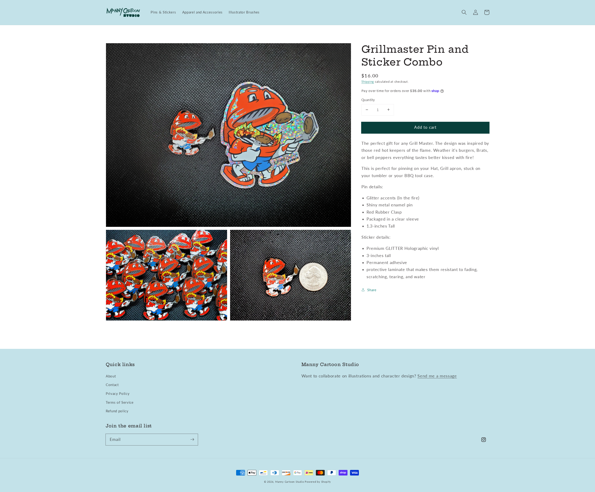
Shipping (367, 81)
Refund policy (117, 411)
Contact (112, 385)
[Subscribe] (192, 439)
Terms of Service (120, 402)
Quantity (368, 100)
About (111, 376)
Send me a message (437, 375)
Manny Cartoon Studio (289, 481)
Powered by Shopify (318, 481)
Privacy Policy (117, 393)
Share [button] (371, 289)
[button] (464, 12)
